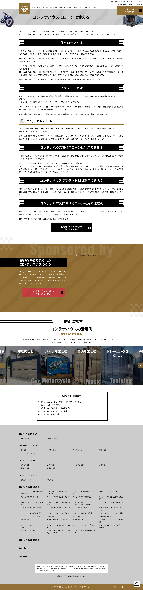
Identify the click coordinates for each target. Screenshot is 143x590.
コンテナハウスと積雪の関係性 (31, 513)
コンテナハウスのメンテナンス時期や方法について (58, 531)
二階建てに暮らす (53, 438)
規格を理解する (52, 516)
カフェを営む (25, 465)
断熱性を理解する (26, 520)
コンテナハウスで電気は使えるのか (111, 502)
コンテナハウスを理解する (50, 405)
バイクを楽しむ (52, 450)
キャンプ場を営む (79, 465)
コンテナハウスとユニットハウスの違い (58, 526)
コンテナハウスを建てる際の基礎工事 (111, 498)
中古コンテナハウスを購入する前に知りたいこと (58, 492)
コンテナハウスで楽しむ (28, 445)
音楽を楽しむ (103, 450)
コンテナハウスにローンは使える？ (58, 513)
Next (140, 365)
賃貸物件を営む (52, 468)
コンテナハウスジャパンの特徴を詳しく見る (43, 292)
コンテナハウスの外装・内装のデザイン (55, 408)
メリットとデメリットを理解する (58, 520)
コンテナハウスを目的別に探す (130, 10)
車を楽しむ (24, 450)
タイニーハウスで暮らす (29, 530)
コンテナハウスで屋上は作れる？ (58, 497)
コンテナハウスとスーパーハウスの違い (111, 521)
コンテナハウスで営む (27, 460)
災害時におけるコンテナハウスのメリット (111, 509)
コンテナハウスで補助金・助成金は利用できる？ (32, 492)
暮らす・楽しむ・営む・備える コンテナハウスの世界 (125, 1)
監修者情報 (23, 548)
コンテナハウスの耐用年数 (29, 497)
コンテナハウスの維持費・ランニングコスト (85, 492)
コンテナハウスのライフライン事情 (53, 411)
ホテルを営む (51, 465)
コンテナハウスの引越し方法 (30, 516)
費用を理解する (78, 516)
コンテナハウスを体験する (29, 540)
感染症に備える (26, 480)
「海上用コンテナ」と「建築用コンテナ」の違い (82, 503)
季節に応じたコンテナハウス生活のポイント (32, 503)
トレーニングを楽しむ (28, 453)
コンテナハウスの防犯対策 (50, 414)
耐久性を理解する (105, 516)
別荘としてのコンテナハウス (108, 491)
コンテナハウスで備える (28, 475)
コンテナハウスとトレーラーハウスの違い (32, 526)
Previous (2, 365)
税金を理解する (78, 520)
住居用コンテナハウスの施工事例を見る (71, 228)
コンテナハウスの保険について (31, 508)
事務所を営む (25, 468)
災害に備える (51, 480)
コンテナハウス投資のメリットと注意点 (58, 503)
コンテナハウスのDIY (80, 508)
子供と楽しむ (77, 450)
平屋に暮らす (25, 438)
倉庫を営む (103, 465)
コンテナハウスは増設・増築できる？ (84, 531)
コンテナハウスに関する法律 (82, 513)
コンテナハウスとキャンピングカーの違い (111, 526)
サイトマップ (117, 587)
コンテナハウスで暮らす (28, 434)
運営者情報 (23, 556)
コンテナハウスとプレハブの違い (84, 525)
